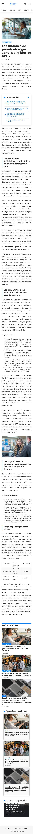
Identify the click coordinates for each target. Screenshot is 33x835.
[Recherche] (25, 4)
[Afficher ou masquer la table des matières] (24, 97)
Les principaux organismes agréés (16, 120)
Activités (6, 644)
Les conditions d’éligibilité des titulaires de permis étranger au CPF (16, 103)
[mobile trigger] (3, 4)
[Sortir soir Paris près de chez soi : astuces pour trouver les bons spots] (16, 663)
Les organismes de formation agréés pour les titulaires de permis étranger (15, 114)
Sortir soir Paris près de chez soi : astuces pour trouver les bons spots (16, 761)
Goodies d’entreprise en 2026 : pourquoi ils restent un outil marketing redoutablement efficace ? (17, 789)
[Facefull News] (13, 4)
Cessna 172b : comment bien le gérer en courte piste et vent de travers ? (15, 649)
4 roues (7, 42)
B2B (4, 696)
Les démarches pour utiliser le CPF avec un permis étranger (17, 108)
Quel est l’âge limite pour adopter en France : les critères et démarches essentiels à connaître (16, 804)
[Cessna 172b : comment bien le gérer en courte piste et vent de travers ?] (16, 636)
